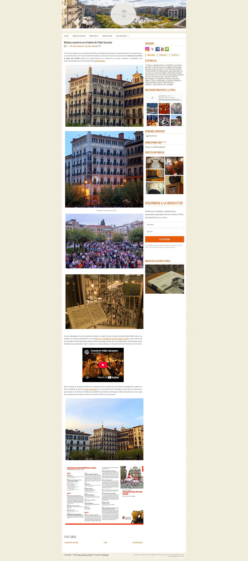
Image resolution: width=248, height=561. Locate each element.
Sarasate (95, 46)
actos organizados (91, 389)
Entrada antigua (138, 542)
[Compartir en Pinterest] (75, 536)
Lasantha (166, 554)
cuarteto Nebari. (99, 61)
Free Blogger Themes (177, 554)
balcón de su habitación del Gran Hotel (111, 339)
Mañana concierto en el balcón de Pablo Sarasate (88, 42)
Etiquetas (163, 55)
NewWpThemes (145, 554)
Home (66, 36)
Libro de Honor (79, 36)
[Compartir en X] (70, 536)
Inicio (105, 542)
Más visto (151, 55)
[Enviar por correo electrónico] (65, 536)
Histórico (174, 55)
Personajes (107, 36)
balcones (80, 46)
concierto (88, 46)
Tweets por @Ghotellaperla (155, 147)
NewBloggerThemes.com (176, 556)
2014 (75, 46)
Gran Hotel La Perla (85, 555)
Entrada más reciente (71, 542)
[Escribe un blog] (67, 536)
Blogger (106, 555)
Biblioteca (94, 36)
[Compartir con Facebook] (72, 536)
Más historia (122, 36)
